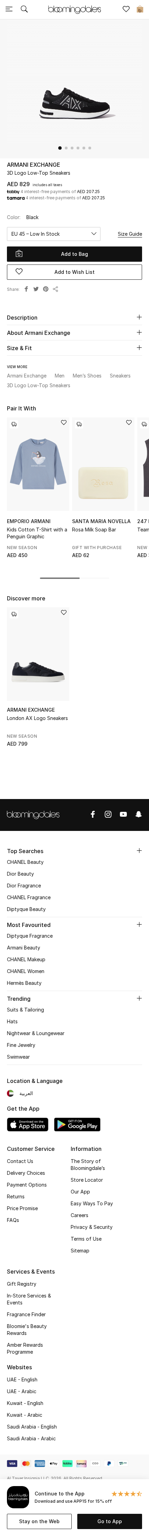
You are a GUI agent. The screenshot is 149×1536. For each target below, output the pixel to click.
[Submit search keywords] (24, 9)
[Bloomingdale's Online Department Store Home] (74, 9)
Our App (80, 1192)
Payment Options (27, 1185)
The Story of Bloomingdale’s (88, 1164)
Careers (79, 1215)
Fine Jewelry (21, 1045)
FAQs (13, 1220)
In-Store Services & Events (29, 1299)
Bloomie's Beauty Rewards (27, 1329)
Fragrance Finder (26, 1314)
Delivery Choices (26, 1173)
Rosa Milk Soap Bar (94, 529)
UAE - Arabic (21, 1391)
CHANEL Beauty (25, 862)
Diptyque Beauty (26, 909)
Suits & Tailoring (25, 1010)
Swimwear (18, 1057)
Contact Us (20, 1161)
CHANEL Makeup (26, 959)
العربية (26, 1093)
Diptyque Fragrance (30, 936)
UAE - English (22, 1379)
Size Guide (130, 234)
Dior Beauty (20, 874)
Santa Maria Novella (101, 521)
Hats (12, 1021)
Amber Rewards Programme (25, 1348)
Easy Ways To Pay (92, 1203)
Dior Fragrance (24, 885)
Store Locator (87, 1180)
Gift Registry (21, 1284)
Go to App (109, 1521)
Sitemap (80, 1250)
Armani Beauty (23, 948)
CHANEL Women (25, 971)
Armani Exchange (33, 164)
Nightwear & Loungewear (35, 1033)
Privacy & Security (92, 1227)
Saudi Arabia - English (32, 1427)
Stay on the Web (39, 1521)
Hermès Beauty (24, 983)
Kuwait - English (25, 1403)
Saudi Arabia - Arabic (31, 1438)
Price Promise (22, 1208)
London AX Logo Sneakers (37, 718)
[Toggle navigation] (9, 9)
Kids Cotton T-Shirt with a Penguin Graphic (37, 533)
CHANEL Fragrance (29, 897)
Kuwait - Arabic (24, 1415)
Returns (16, 1196)
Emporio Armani (29, 521)
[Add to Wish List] (64, 423)
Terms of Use (86, 1239)
